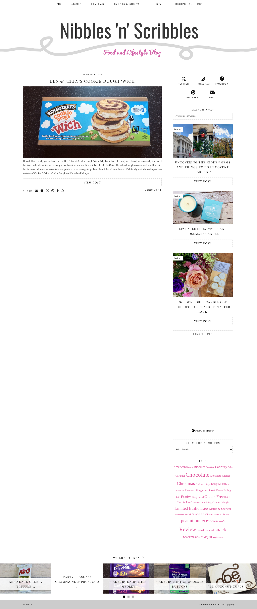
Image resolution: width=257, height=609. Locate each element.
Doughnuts (201, 490)
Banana (189, 467)
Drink (211, 490)
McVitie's (194, 514)
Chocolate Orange (220, 475)
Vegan (207, 537)
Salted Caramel (205, 530)
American (179, 467)
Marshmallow (181, 515)
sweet (199, 536)
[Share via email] (37, 191)
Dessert (190, 490)
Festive (186, 497)
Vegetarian (218, 537)
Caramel (180, 475)
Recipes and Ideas (190, 3)
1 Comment (153, 190)
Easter (219, 490)
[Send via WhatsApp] (62, 191)
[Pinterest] (188, 352)
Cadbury (221, 467)
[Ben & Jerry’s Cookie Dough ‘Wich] (92, 157)
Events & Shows (127, 3)
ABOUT (76, 3)
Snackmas (189, 536)
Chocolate (197, 474)
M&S (205, 508)
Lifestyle (157, 3)
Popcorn (212, 521)
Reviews (97, 3)
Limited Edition (188, 508)
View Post (92, 182)
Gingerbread (198, 497)
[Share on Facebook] (42, 191)
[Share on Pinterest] (53, 191)
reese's (221, 521)
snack (220, 529)
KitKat (202, 502)
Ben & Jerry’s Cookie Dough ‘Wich (92, 81)
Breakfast (210, 467)
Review (187, 529)
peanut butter (193, 520)
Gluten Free (214, 496)
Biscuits (199, 467)
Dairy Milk (217, 483)
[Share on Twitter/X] (47, 191)
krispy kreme (213, 502)
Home (56, 3)
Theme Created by (216, 604)
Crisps (207, 484)
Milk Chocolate (208, 514)
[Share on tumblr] (58, 191)
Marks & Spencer (220, 508)
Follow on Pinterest (204, 430)
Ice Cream (192, 502)
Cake (230, 467)
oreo (219, 514)
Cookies (199, 484)
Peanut (226, 514)
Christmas (186, 483)
